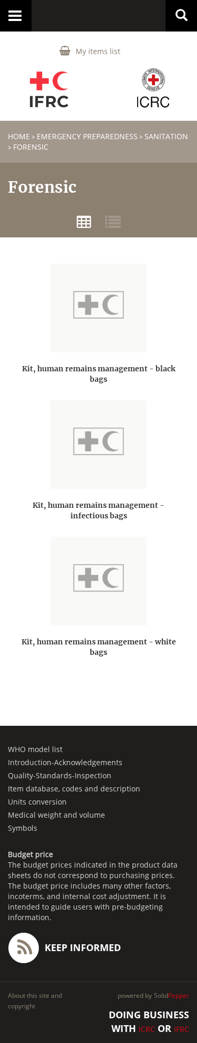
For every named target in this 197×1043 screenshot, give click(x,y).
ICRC (147, 1029)
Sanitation (166, 136)
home (19, 136)
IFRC (181, 1029)
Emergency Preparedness (87, 136)
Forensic (30, 147)
